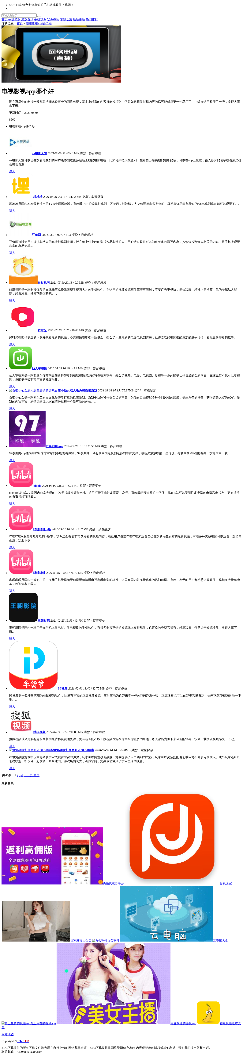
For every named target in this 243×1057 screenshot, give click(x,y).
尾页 (36, 775)
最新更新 (79, 19)
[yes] (38, 16)
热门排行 (92, 19)
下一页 (28, 775)
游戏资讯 (27, 19)
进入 (12, 171)
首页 (5, 19)
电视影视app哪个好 (39, 23)
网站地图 (8, 1034)
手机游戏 (14, 19)
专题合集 (66, 19)
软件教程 (53, 19)
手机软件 (40, 19)
